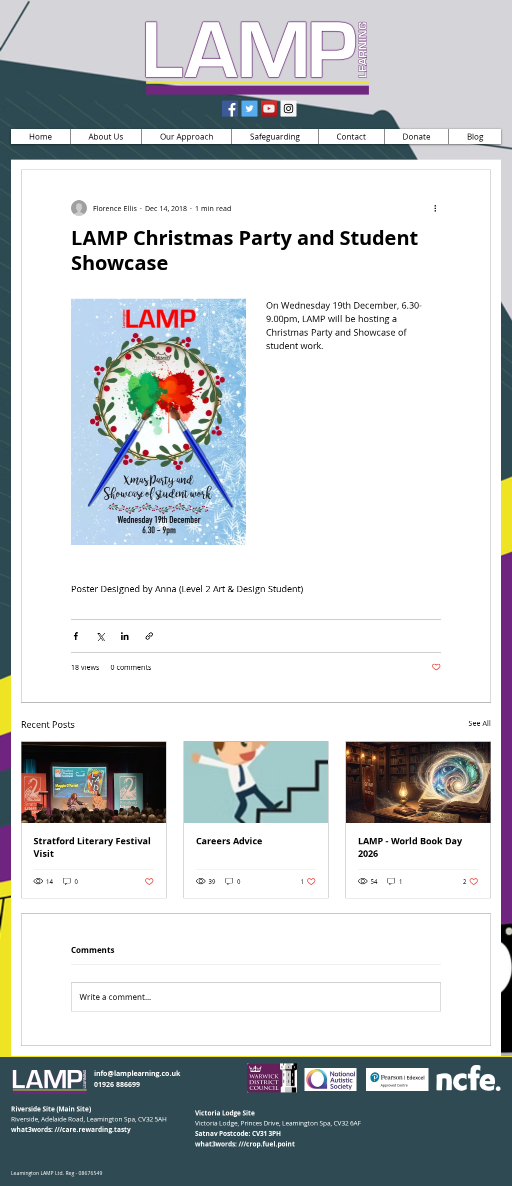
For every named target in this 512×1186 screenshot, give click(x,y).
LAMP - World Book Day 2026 (410, 847)
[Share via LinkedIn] (125, 636)
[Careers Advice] (256, 782)
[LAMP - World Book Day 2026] (418, 782)
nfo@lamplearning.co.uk (138, 1073)
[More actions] (435, 208)
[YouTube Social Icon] (269, 109)
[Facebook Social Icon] (230, 109)
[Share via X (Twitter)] (100, 636)
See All (479, 723)
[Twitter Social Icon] (250, 109)
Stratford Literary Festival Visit (92, 847)
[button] (106, 136)
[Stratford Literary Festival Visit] (94, 782)
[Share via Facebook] (75, 636)
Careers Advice (229, 841)
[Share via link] (149, 636)
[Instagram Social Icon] (288, 109)
